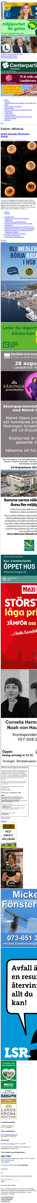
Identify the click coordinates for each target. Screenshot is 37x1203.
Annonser (4, 1)
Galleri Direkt (9, 113)
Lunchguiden (9, 111)
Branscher (16, 110)
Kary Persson (11, 1143)
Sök (3, 1181)
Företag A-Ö (9, 110)
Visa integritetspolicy (7, 1197)
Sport (34, 103)
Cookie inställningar (22, 1165)
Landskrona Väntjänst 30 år (15, 233)
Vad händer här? (9, 217)
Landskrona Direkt (21, 140)
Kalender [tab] (7, 213)
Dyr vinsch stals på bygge (12, 235)
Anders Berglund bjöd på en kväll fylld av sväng (19, 227)
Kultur (16, 103)
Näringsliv (22, 103)
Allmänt (7, 103)
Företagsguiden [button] (9, 108)
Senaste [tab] (7, 212)
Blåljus (12, 103)
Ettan (6, 100)
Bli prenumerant (27, 116)
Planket (11, 106)
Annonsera (18, 116)
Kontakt (13, 118)
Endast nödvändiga (7, 1199)
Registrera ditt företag (25, 110)
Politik (31, 103)
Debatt (7, 106)
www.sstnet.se (5, 1162)
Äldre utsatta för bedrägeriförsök (14, 237)
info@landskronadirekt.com (9, 1135)
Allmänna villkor (10, 116)
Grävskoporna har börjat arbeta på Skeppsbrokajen (20, 228)
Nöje (27, 103)
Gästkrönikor (18, 106)
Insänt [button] (6, 105)
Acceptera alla (5, 1201)
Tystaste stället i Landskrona (15, 222)
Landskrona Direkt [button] (10, 115)
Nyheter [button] (7, 101)
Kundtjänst (8, 118)
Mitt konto (8, 120)
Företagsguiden (5, 818)
